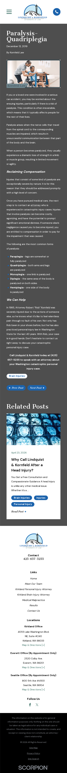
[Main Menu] (9, 11)
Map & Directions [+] (33, 645)
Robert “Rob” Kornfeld (38, 307)
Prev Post (17, 387)
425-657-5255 (33, 559)
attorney (36, 205)
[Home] (32, 12)
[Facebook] (30, 704)
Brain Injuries (17, 376)
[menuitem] (34, 748)
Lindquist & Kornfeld (27, 355)
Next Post (35, 387)
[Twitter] (37, 704)
